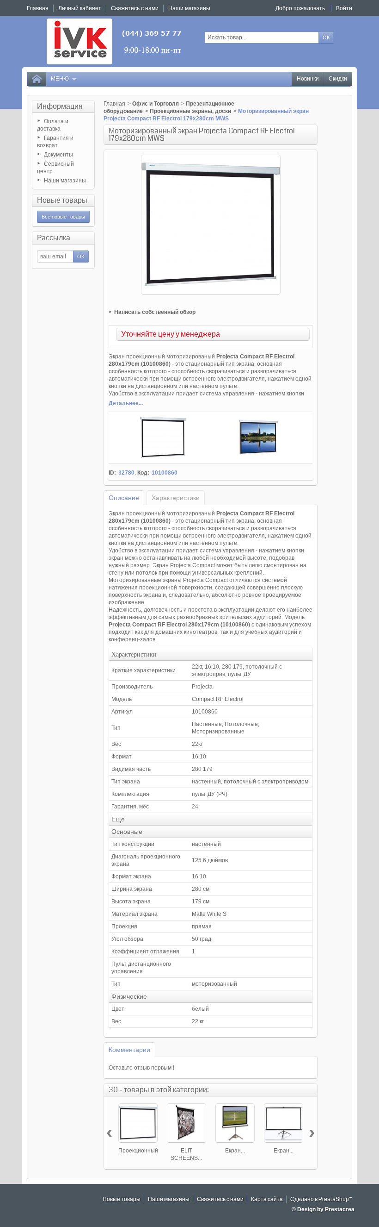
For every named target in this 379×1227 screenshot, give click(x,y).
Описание (124, 497)
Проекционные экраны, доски (190, 111)
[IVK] (115, 41)
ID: (112, 473)
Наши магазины (65, 180)
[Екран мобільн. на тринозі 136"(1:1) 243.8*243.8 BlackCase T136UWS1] (283, 1123)
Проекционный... (140, 1150)
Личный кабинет (79, 8)
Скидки (338, 79)
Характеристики (176, 497)
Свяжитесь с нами (220, 1199)
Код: (143, 473)
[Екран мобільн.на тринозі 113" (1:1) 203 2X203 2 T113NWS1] (235, 1123)
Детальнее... (126, 403)
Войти (344, 8)
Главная (114, 103)
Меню (60, 79)
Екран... (235, 1150)
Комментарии (129, 1049)
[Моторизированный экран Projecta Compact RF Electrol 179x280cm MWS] (163, 437)
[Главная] (36, 79)
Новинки (308, 79)
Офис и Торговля (155, 103)
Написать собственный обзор (155, 312)
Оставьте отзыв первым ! (141, 1067)
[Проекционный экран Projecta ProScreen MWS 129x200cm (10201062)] (138, 1123)
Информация (60, 106)
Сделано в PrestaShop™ (321, 1199)
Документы (58, 154)
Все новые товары (63, 216)
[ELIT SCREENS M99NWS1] (186, 1123)
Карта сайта (267, 1199)
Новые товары (62, 200)
